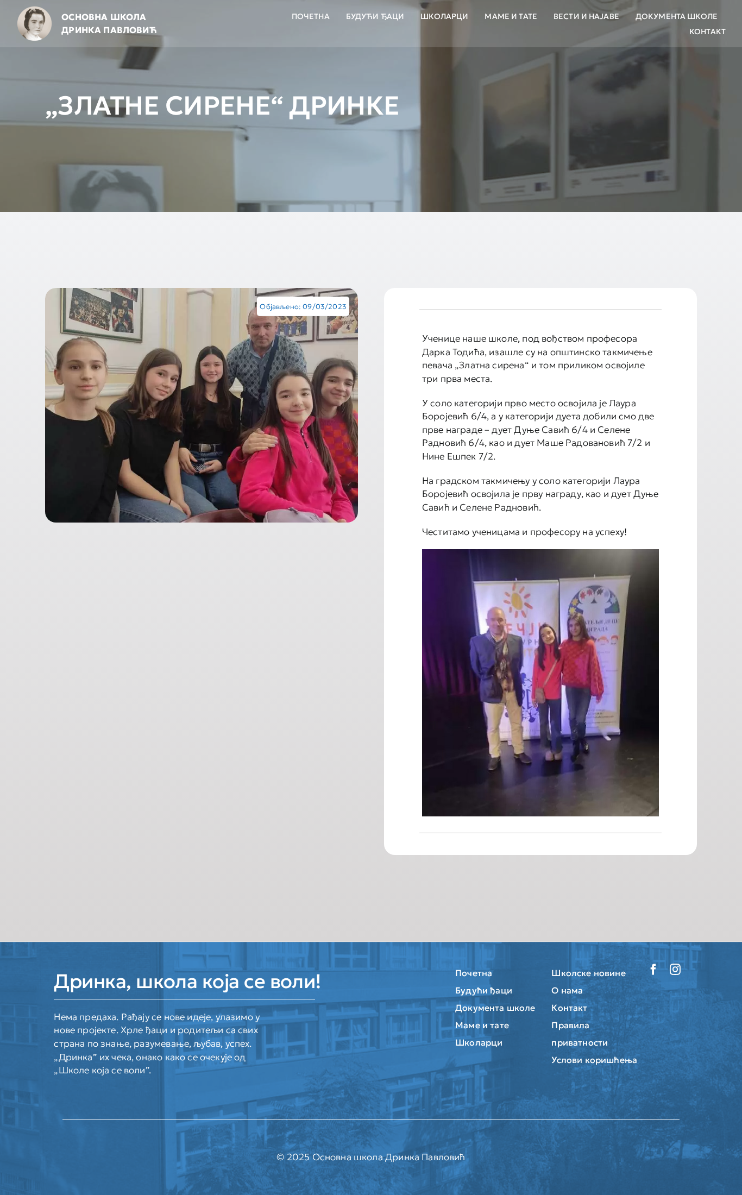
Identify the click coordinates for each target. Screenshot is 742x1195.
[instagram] (675, 969)
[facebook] (653, 969)
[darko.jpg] (201, 405)
